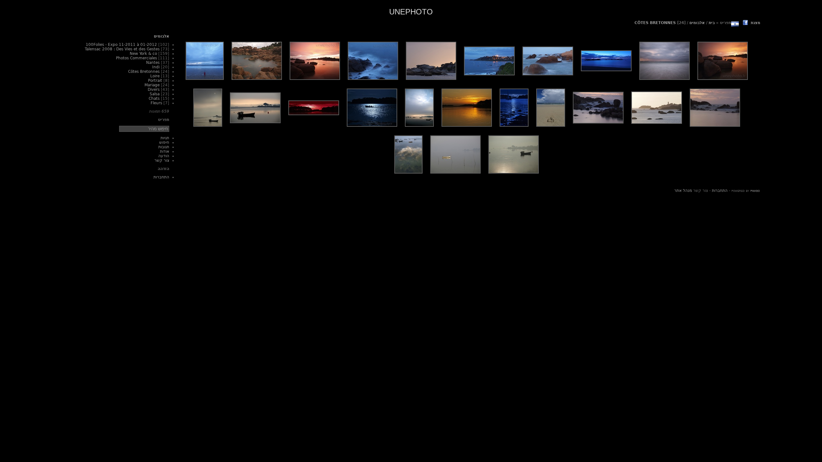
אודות (164, 151)
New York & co (143, 53)
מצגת (755, 23)
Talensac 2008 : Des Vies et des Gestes (122, 49)
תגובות (163, 147)
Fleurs (156, 103)
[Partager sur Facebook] (745, 23)
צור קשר (161, 160)
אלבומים (697, 23)
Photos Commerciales (136, 58)
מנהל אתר (683, 190)
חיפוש (164, 142)
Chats (154, 98)
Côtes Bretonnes (655, 23)
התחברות (161, 177)
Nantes (153, 62)
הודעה (163, 156)
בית (712, 23)
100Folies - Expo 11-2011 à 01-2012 (121, 44)
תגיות (165, 138)
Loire (155, 76)
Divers (154, 89)
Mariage (152, 85)
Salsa (155, 94)
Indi (156, 67)
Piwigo (755, 190)
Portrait (155, 80)
